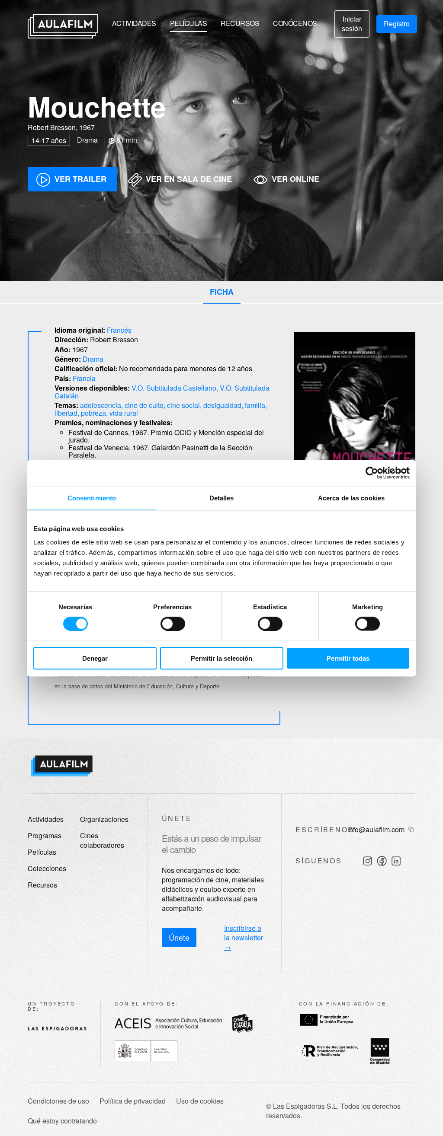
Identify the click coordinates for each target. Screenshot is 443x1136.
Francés (119, 330)
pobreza (93, 413)
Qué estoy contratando (62, 1121)
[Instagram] (367, 861)
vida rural (123, 413)
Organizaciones (104, 819)
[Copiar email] (411, 829)
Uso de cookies (200, 1101)
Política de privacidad (133, 1101)
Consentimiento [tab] (91, 497)
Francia (84, 378)
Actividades (134, 23)
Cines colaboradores (102, 840)
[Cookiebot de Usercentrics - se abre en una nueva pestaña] (372, 472)
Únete (179, 937)
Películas (188, 23)
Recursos (240, 23)
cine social (183, 405)
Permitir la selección (221, 658)
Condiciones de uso (58, 1101)
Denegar (95, 658)
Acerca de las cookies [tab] (351, 497)
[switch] (173, 623)
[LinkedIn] (396, 861)
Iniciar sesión (352, 23)
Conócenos (295, 23)
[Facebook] (381, 861)
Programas (44, 835)
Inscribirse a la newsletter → (243, 937)
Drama (93, 359)
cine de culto (144, 405)
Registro (397, 24)
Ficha (222, 291)
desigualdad (222, 405)
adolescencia (100, 405)
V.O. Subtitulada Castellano (174, 388)
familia (255, 405)
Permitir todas (348, 658)
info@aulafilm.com (375, 829)
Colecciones (47, 868)
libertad (66, 413)
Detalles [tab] (221, 497)
